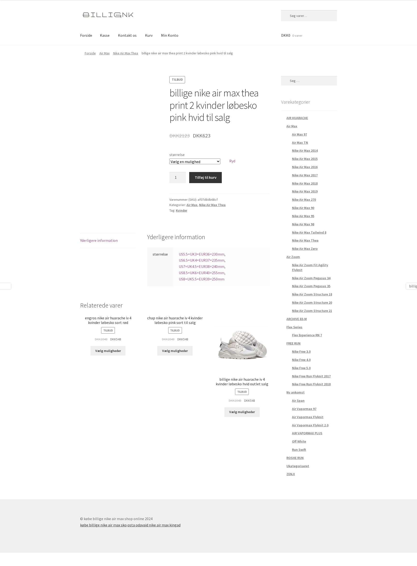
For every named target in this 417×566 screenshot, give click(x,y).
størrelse (177, 154)
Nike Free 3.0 (301, 351)
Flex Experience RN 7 (307, 335)
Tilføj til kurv (205, 177)
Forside (86, 35)
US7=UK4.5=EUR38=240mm (201, 266)
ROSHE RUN (295, 458)
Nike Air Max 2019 (305, 191)
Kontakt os (127, 35)
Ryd (232, 160)
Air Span (298, 400)
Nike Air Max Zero (305, 248)
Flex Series (294, 327)
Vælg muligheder (108, 351)
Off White (299, 441)
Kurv (149, 35)
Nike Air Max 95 (303, 216)
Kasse (105, 35)
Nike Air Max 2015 (305, 159)
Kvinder (181, 210)
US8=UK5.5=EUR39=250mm (201, 279)
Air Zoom (293, 257)
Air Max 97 (299, 134)
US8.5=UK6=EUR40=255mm (201, 272)
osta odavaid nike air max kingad (154, 525)
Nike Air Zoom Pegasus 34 (311, 278)
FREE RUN (293, 343)
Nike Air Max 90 (303, 208)
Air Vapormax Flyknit (307, 417)
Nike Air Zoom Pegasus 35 (311, 286)
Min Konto (169, 35)
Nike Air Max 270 (304, 199)
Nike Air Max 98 (303, 224)
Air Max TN (300, 142)
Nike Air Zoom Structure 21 (312, 310)
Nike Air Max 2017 (305, 175)
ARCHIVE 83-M (296, 319)
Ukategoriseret (297, 466)
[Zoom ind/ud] (40, 557)
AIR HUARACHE (297, 118)
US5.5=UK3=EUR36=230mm (201, 254)
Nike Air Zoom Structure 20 (312, 302)
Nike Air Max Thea (125, 53)
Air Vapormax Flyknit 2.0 (310, 425)
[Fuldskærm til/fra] (28, 557)
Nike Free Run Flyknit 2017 (311, 376)
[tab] (108, 241)
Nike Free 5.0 (301, 368)
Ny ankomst (295, 392)
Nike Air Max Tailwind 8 (309, 232)
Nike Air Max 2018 (305, 183)
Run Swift (299, 449)
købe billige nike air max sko (103, 525)
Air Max (104, 53)
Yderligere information (99, 240)
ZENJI (290, 474)
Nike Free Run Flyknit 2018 (311, 384)
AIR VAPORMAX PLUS (307, 433)
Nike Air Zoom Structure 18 (312, 294)
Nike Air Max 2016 (305, 167)
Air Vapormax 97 (304, 409)
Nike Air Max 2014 (305, 150)
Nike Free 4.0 (301, 360)
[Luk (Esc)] (5, 557)
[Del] (17, 557)
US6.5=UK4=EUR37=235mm (201, 260)
